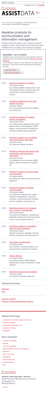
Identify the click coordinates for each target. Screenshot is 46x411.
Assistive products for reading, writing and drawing (22, 118)
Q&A (4, 365)
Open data (6, 351)
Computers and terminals (19, 242)
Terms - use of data (8, 354)
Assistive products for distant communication (21, 188)
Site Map (5, 343)
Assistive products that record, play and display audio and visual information (24, 153)
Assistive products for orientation (23, 271)
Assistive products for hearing (21, 83)
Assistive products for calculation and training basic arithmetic (23, 138)
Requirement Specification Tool (12, 325)
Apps (3, 291)
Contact (5, 387)
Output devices (15, 255)
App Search (6, 330)
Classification (19, 22)
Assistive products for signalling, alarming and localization (23, 227)
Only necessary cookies (12, 73)
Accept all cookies (10, 70)
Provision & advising (9, 322)
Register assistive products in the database (16, 349)
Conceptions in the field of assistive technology (17, 320)
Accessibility (6, 357)
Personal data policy (9, 359)
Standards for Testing (9, 328)
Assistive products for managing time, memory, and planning (22, 208)
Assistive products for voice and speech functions (22, 102)
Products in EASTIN (9, 299)
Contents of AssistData (10, 341)
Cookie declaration (8, 362)
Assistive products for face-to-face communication (23, 172)
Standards (5, 289)
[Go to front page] (15, 13)
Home (12, 22)
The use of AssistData (9, 346)
